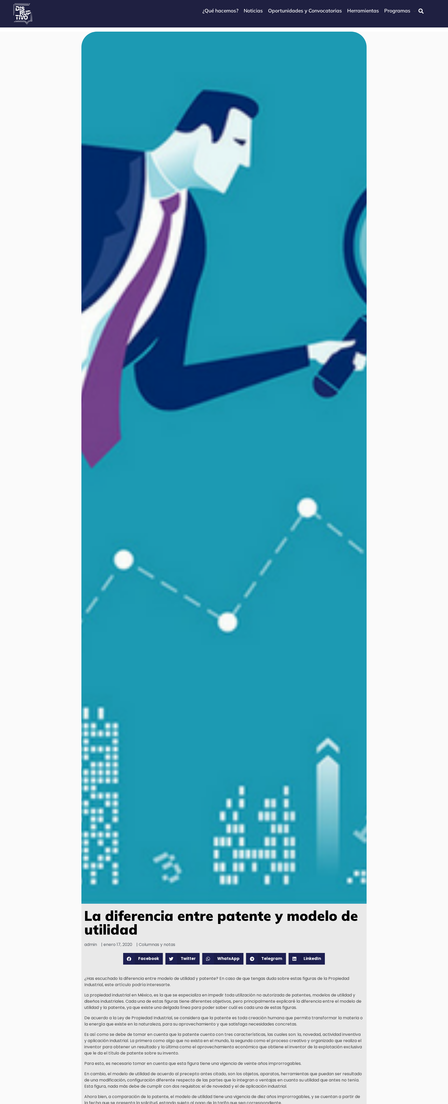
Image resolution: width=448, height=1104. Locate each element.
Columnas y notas (157, 945)
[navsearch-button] (421, 11)
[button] (143, 959)
